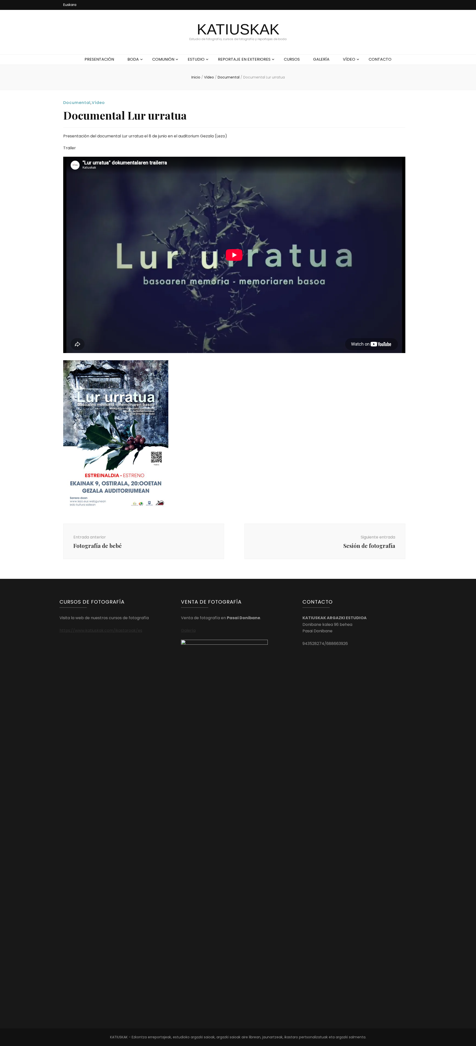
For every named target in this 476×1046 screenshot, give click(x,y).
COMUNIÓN (163, 59)
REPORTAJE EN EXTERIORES (244, 59)
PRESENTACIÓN (99, 59)
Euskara (69, 4)
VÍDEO (349, 59)
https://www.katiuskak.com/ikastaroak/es (101, 630)
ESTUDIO (196, 59)
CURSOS (292, 59)
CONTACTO (380, 59)
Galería (188, 630)
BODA (133, 59)
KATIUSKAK (238, 29)
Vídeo (98, 102)
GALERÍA (321, 59)
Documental (76, 102)
